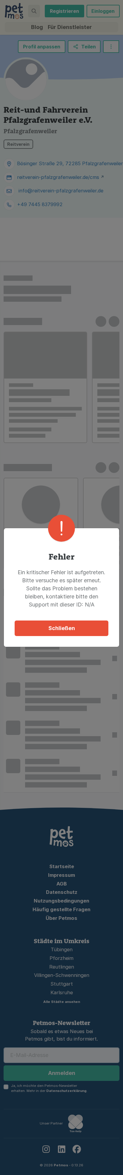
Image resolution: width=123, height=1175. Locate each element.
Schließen (61, 628)
